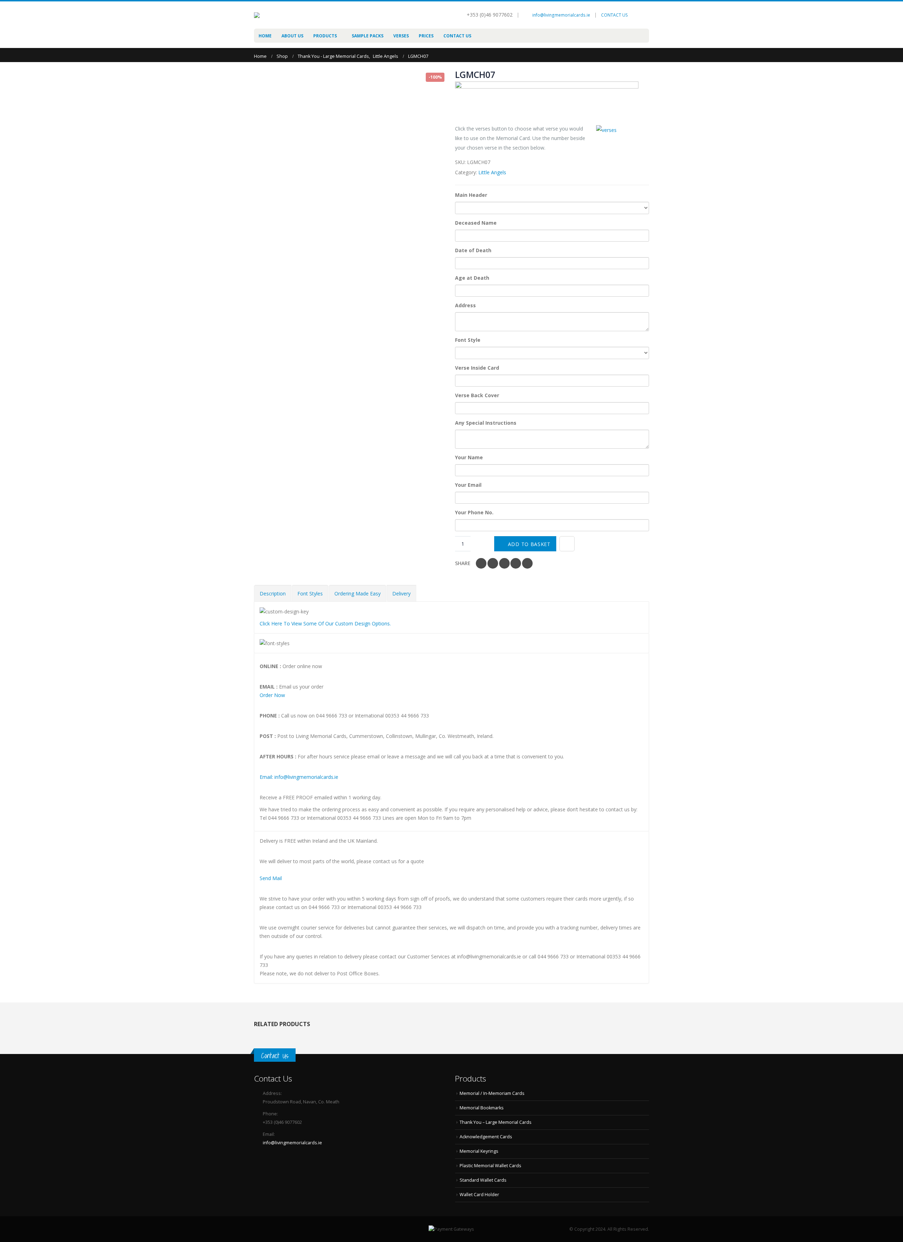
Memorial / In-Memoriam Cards (492, 1093)
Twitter (492, 563)
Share (463, 563)
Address (465, 305)
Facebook (481, 563)
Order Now (272, 695)
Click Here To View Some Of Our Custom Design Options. (325, 623)
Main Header (471, 195)
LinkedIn (504, 563)
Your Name (469, 457)
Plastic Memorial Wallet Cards (490, 1166)
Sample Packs (367, 36)
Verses (401, 36)
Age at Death (472, 277)
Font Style (467, 340)
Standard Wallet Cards (483, 1180)
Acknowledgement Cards (486, 1137)
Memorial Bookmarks (482, 1108)
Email (527, 563)
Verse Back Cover (477, 395)
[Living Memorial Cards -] (282, 15)
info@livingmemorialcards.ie (561, 15)
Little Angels (492, 172)
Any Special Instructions (485, 422)
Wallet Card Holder (479, 1195)
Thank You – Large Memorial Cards (496, 1122)
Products (325, 36)
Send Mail (271, 878)
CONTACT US (614, 15)
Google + (515, 563)
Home (265, 36)
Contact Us (457, 36)
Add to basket (529, 544)
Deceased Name (476, 222)
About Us (292, 36)
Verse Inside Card (477, 367)
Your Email (468, 484)
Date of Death (473, 250)
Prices (426, 36)
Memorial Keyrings (479, 1151)
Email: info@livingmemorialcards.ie (299, 777)
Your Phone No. (474, 512)
